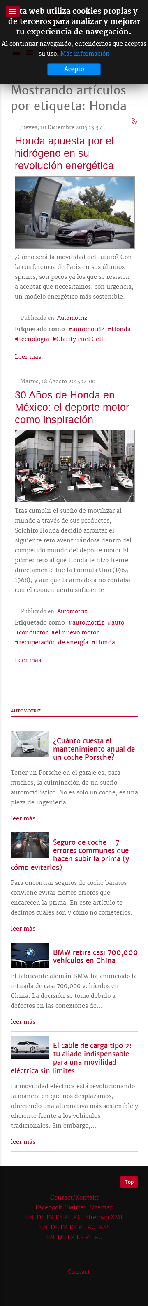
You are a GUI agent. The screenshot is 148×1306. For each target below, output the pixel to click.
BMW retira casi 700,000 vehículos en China (95, 956)
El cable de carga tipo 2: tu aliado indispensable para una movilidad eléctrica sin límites (71, 1058)
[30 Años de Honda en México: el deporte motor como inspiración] (75, 465)
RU (77, 1217)
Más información (85, 54)
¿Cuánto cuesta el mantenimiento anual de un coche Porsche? (94, 749)
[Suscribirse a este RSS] (135, 121)
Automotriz (72, 318)
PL (68, 1217)
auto (117, 623)
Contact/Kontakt (74, 1198)
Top (129, 1182)
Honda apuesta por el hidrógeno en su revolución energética (64, 153)
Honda (121, 329)
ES (59, 1217)
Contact (78, 1272)
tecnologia (34, 339)
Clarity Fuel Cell (79, 339)
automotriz (88, 329)
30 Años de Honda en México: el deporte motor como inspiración (72, 407)
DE (41, 1217)
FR (50, 1217)
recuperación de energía (53, 642)
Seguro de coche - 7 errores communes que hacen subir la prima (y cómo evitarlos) (70, 855)
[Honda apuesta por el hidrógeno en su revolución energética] (75, 211)
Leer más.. (30, 357)
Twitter (75, 1208)
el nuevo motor (77, 632)
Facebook (48, 1208)
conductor (33, 632)
